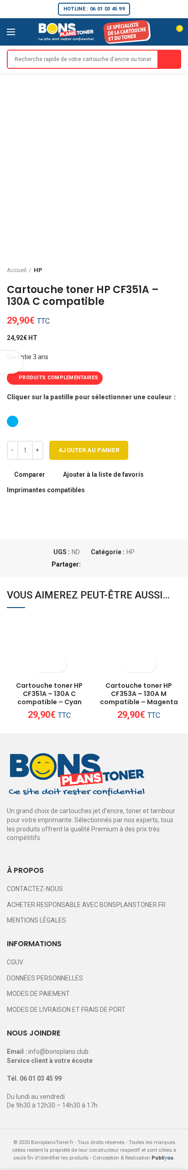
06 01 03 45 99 (41, 1078)
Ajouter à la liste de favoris (103, 474)
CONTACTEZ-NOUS (35, 888)
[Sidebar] (11, 362)
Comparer (29, 474)
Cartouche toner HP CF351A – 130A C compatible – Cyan (49, 693)
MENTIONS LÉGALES (36, 920)
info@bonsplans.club (58, 1051)
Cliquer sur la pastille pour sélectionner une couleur (90, 397)
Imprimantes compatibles (46, 490)
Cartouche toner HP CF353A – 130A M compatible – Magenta (139, 693)
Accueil (16, 270)
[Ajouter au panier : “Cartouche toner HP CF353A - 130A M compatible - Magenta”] (131, 664)
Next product (176, 270)
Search (169, 59)
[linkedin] (121, 564)
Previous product (158, 270)
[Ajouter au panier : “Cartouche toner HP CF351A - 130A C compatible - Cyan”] (41, 664)
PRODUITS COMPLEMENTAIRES (58, 378)
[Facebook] (89, 564)
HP (38, 270)
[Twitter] (100, 564)
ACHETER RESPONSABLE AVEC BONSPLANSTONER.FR (86, 904)
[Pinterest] (110, 564)
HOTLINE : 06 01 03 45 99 (94, 9)
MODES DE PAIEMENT (38, 993)
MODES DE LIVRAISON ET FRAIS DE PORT (66, 1009)
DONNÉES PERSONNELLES (45, 978)
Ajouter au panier (88, 450)
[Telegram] (131, 564)
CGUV (15, 962)
